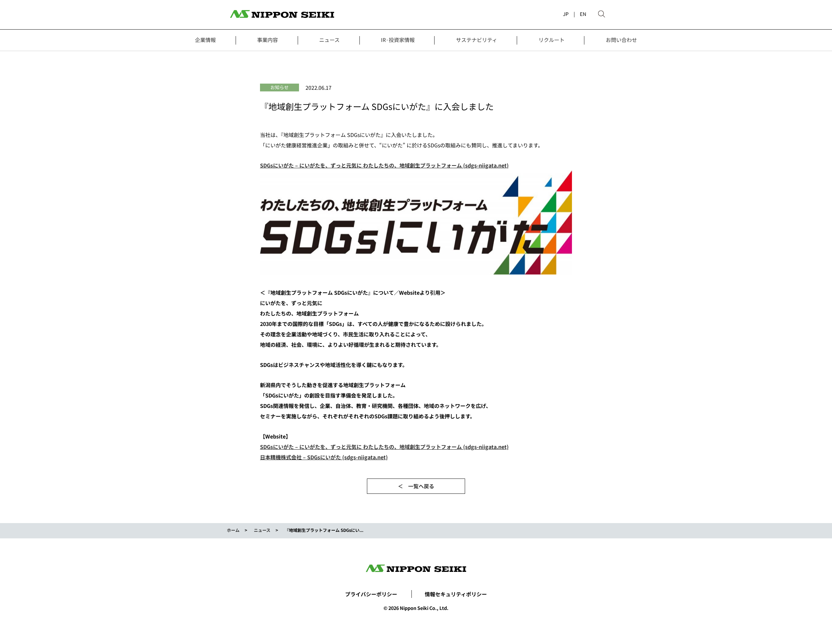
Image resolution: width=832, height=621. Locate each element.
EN (583, 13)
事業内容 (267, 40)
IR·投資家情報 (398, 40)
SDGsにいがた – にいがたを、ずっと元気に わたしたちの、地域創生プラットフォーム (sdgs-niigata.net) (384, 165)
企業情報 (205, 40)
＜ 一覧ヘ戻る (416, 486)
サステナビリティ (476, 40)
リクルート (552, 40)
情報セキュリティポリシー (456, 594)
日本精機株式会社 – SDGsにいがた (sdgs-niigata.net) (324, 457)
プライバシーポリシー (371, 594)
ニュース (329, 40)
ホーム (233, 530)
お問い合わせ (621, 40)
